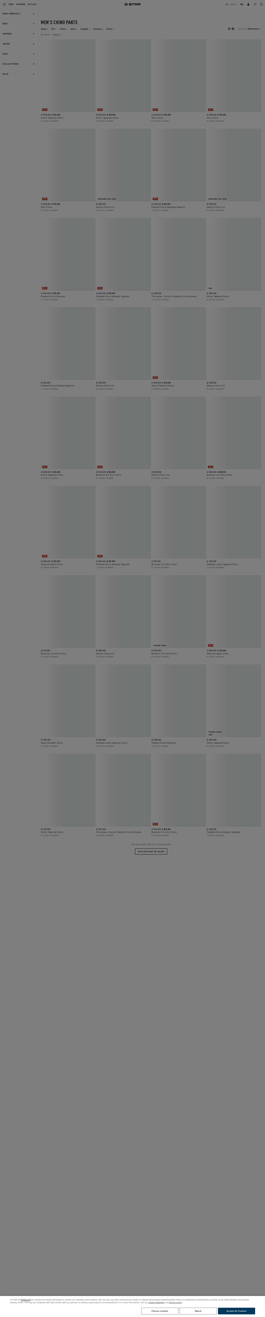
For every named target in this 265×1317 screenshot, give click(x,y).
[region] (132, 1306)
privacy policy (175, 1302)
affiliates (26, 1300)
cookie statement (156, 1302)
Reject (198, 1311)
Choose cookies (159, 1311)
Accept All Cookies (236, 1311)
